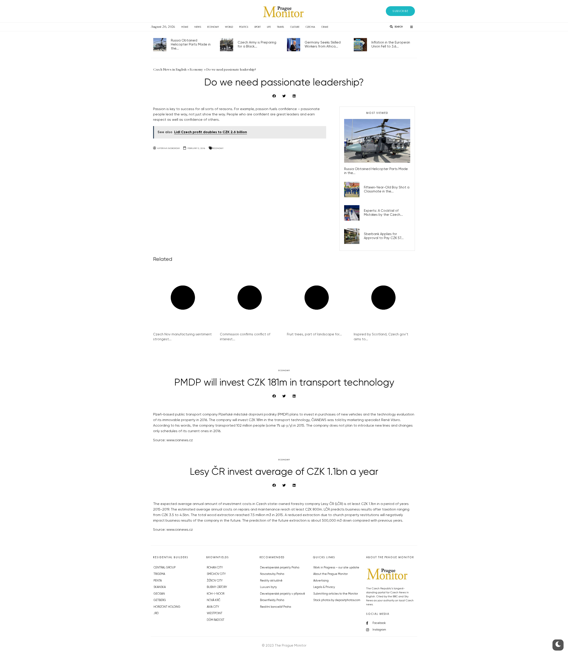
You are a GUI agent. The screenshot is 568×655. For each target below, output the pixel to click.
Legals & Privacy (324, 587)
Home (184, 26)
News (197, 26)
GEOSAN (159, 593)
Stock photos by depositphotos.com (336, 600)
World (229, 26)
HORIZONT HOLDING (167, 607)
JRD (156, 613)
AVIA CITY (213, 607)
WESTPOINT (214, 613)
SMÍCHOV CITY (216, 574)
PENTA (158, 580)
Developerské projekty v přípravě (282, 593)
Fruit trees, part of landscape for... (314, 334)
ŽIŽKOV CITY (215, 580)
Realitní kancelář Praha (275, 607)
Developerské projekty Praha (279, 567)
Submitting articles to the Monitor (335, 593)
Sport (257, 26)
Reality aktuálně (271, 580)
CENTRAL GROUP (165, 567)
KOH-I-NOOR (215, 593)
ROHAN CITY (215, 567)
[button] (400, 11)
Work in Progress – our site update (336, 567)
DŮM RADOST (215, 620)
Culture (294, 26)
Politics (243, 26)
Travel (280, 26)
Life (269, 26)
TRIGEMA (159, 574)
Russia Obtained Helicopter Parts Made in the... (191, 44)
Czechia (310, 26)
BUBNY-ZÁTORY (217, 587)
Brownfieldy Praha (272, 600)
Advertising (321, 580)
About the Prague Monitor (330, 574)
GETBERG (160, 600)
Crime (324, 26)
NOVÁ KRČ (213, 600)
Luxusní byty (268, 587)
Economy (213, 26)
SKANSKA (160, 587)
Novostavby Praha (272, 574)
